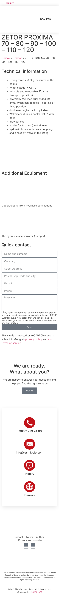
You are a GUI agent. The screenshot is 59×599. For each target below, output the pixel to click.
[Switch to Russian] (55, 3)
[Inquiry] (29, 465)
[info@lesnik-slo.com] (29, 444)
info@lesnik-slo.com (29, 452)
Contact (18, 537)
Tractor (17, 58)
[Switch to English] (37, 3)
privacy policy (33, 339)
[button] (56, 19)
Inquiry (29, 473)
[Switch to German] (43, 3)
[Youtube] (33, 545)
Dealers (29, 495)
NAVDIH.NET (36, 592)
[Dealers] (29, 486)
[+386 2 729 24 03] (29, 422)
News (29, 537)
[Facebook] (26, 545)
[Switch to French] (49, 3)
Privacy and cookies (30, 540)
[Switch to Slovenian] (31, 3)
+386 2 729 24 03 (29, 431)
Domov (6, 58)
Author (40, 537)
